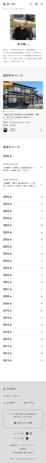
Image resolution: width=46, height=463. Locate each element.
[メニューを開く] (41, 4)
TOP (4, 9)
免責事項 (23, 449)
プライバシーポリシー (28, 445)
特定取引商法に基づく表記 (22, 452)
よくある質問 (8, 403)
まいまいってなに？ (11, 396)
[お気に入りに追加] (41, 130)
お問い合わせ (29, 403)
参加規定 (13, 445)
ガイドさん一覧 (12, 9)
